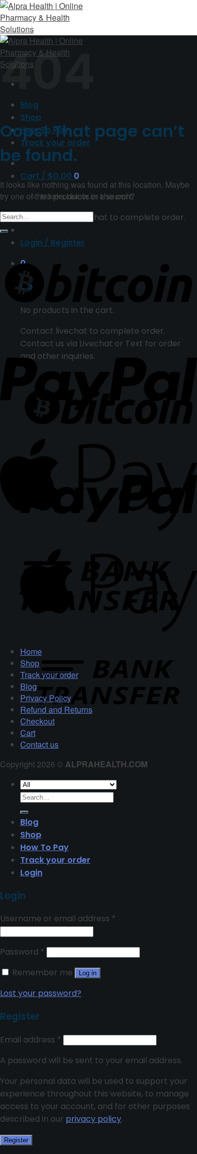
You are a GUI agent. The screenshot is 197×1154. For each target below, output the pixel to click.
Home (31, 651)
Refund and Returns (56, 709)
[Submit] (4, 231)
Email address (30, 1039)
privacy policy (93, 1119)
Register (16, 1140)
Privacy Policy (45, 698)
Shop (30, 117)
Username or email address (58, 918)
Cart (27, 733)
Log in (87, 973)
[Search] (24, 812)
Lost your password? (40, 993)
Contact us (39, 744)
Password (22, 952)
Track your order (49, 674)
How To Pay (44, 847)
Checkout (37, 721)
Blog (28, 686)
